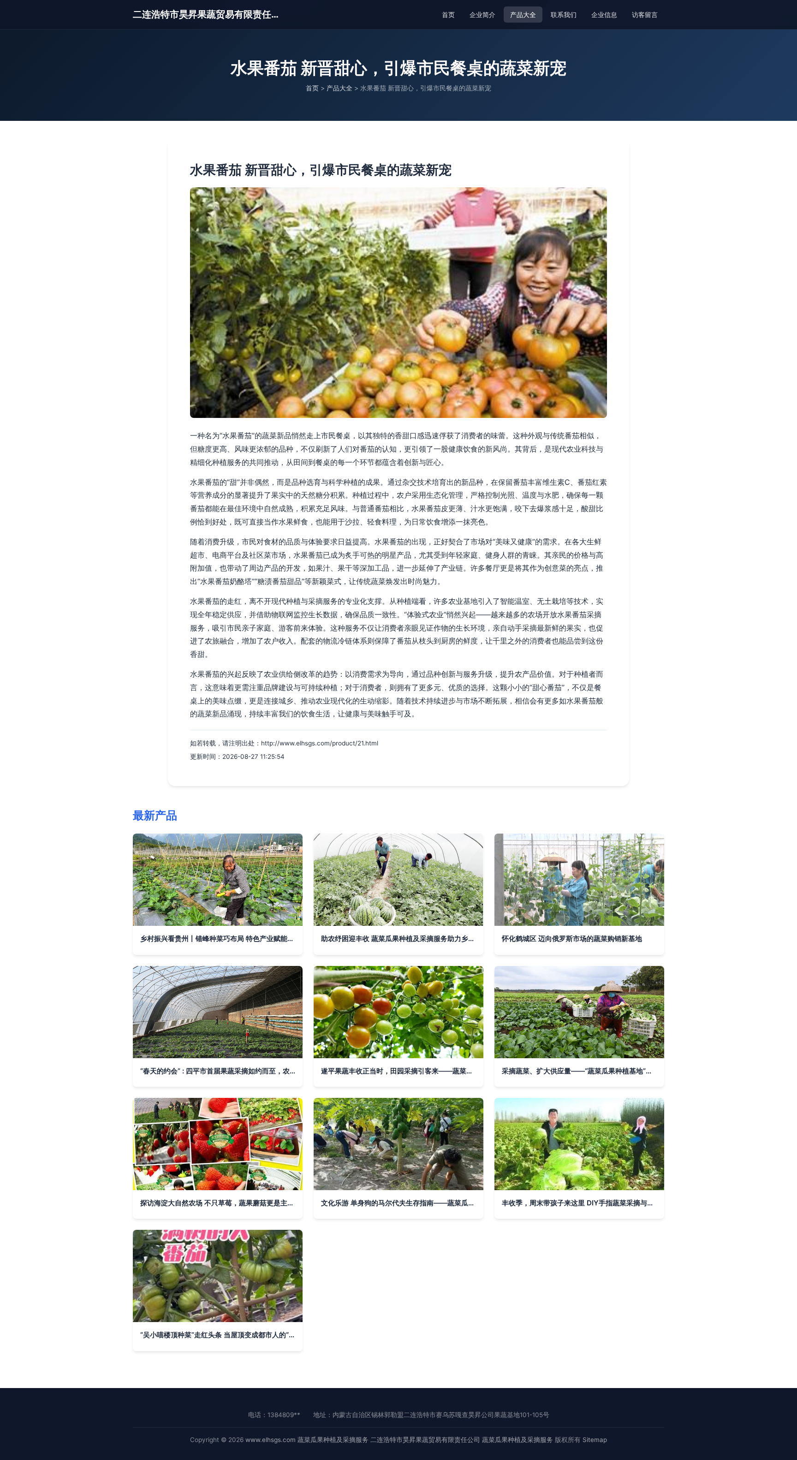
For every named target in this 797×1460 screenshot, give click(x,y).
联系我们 (564, 14)
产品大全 (523, 14)
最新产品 (155, 815)
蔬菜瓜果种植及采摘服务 (333, 1439)
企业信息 (604, 14)
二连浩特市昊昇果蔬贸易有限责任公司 (206, 14)
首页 (448, 14)
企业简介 (482, 14)
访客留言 (645, 14)
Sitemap (595, 1439)
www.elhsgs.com (270, 1439)
